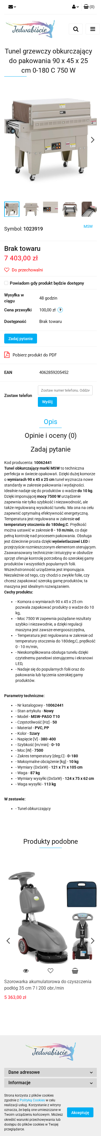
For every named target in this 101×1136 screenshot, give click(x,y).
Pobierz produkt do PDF (35, 355)
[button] (50, 1072)
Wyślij (47, 402)
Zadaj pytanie (20, 338)
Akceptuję (80, 1112)
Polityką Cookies (32, 1100)
